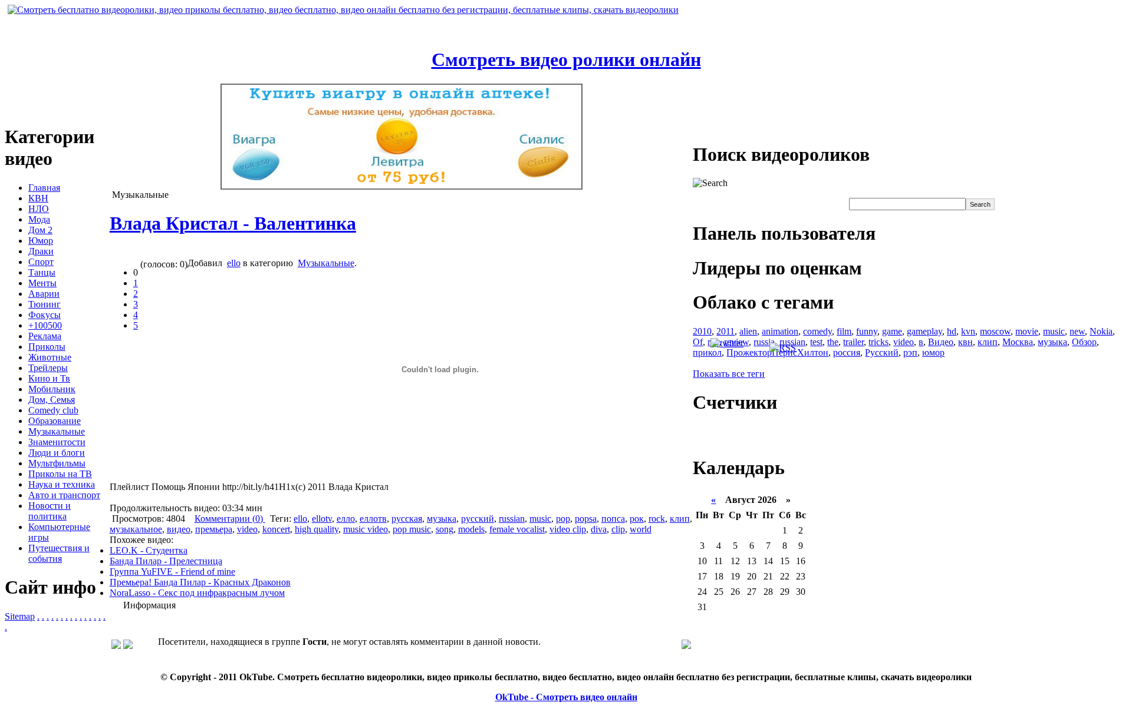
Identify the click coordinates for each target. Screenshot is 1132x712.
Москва (1017, 342)
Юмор (40, 241)
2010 (702, 331)
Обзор (1084, 342)
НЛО (38, 209)
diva (599, 529)
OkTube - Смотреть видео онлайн (566, 697)
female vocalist (517, 529)
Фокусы (44, 315)
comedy (817, 331)
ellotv (322, 519)
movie (1026, 331)
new (1077, 331)
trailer (853, 342)
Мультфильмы (56, 463)
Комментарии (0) (230, 519)
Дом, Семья (51, 400)
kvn (968, 331)
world (640, 529)
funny (866, 331)
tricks (878, 342)
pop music (412, 529)
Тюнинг (44, 304)
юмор (933, 352)
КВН (38, 198)
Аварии (44, 294)
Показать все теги (729, 374)
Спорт (41, 262)
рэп (910, 352)
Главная (44, 188)
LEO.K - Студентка (148, 550)
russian (512, 519)
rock (657, 519)
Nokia (1101, 331)
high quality (316, 529)
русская (406, 519)
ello (234, 263)
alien (748, 331)
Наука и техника (61, 484)
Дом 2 (40, 230)
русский (477, 519)
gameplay (924, 331)
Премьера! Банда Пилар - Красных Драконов (200, 582)
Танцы (41, 272)
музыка (441, 519)
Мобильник (51, 389)
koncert (276, 529)
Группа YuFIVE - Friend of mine (172, 572)
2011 (725, 331)
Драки (41, 251)
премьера (213, 529)
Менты (42, 283)
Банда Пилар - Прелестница (166, 561)
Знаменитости (56, 442)
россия (846, 352)
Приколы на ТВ (60, 474)
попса (613, 519)
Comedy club (53, 410)
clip (618, 529)
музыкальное (136, 529)
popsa (586, 519)
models (471, 529)
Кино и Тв (49, 378)
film (844, 331)
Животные (49, 357)
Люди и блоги (56, 453)
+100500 (45, 325)
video (247, 529)
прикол (707, 352)
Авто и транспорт (64, 495)
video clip (567, 529)
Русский (882, 352)
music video (365, 529)
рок (637, 519)
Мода (39, 219)
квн (965, 342)
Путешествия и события (59, 553)
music (540, 519)
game (892, 331)
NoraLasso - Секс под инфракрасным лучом (197, 593)
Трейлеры (48, 368)
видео (178, 529)
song (444, 529)
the (832, 342)
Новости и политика (49, 511)
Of (698, 342)
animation (780, 331)
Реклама (44, 336)
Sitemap (20, 616)
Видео (940, 342)
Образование (54, 421)
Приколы (46, 347)
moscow (995, 331)
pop (563, 519)
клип (680, 519)
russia (764, 342)
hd (951, 331)
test (816, 342)
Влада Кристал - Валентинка (233, 223)
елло (346, 519)
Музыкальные (56, 431)
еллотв (373, 519)
